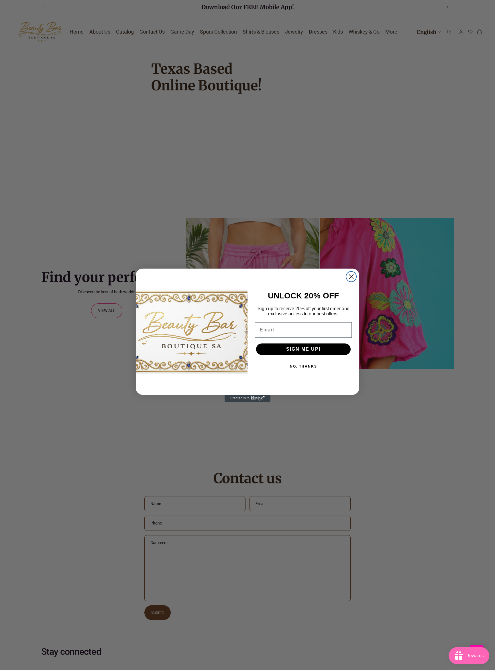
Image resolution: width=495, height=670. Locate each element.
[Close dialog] (351, 276)
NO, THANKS (303, 366)
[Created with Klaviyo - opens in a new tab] (247, 398)
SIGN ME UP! (303, 349)
